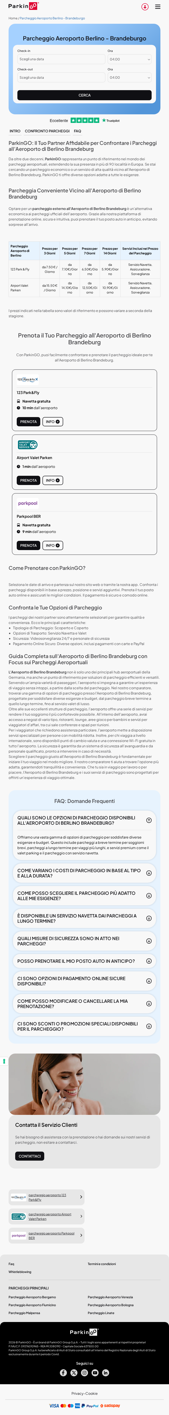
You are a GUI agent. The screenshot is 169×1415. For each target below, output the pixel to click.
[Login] (145, 6)
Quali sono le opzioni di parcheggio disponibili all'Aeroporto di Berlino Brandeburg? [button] (76, 820)
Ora (110, 51)
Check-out (25, 69)
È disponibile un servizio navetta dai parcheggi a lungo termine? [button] (77, 918)
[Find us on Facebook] (63, 1375)
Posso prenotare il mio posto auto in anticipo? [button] (76, 961)
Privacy (78, 1393)
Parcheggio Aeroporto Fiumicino (32, 1305)
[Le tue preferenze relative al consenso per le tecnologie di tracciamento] (4, 1061)
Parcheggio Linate (101, 1313)
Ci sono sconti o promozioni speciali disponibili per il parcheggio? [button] (77, 1026)
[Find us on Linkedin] (105, 1375)
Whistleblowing (20, 1272)
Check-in (23, 51)
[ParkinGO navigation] (157, 6)
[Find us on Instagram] (84, 1375)
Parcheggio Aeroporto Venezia (110, 1297)
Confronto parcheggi (47, 131)
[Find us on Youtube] (95, 1375)
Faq (77, 131)
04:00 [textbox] (115, 59)
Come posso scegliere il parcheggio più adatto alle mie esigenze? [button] (76, 895)
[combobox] (130, 59)
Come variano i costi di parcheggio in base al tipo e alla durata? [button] (79, 873)
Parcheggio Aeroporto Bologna (111, 1305)
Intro (15, 131)
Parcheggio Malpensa (24, 1313)
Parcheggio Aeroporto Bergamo (32, 1297)
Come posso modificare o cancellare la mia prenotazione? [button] (72, 1003)
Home (13, 18)
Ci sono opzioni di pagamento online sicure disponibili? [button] (71, 981)
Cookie (91, 1393)
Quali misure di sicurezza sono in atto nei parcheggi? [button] (68, 940)
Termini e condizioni (102, 1264)
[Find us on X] (73, 1375)
